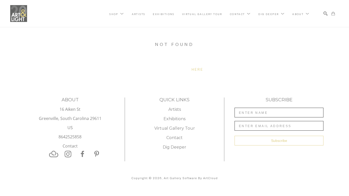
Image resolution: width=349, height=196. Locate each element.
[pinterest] (96, 154)
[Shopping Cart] (333, 13)
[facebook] (82, 154)
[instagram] (68, 154)
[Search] (325, 13)
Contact (70, 146)
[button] (116, 13)
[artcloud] (53, 154)
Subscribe (279, 141)
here (198, 69)
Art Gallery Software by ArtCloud (191, 178)
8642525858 (70, 137)
